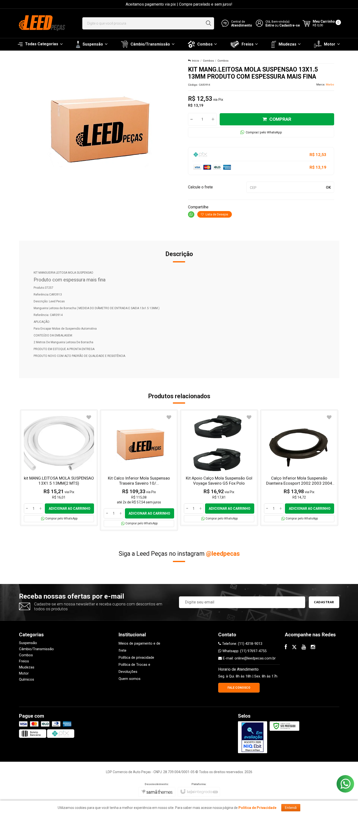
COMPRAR (280, 119)
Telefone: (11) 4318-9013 (241, 643)
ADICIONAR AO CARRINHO (69, 508)
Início (195, 60)
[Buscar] (208, 23)
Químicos (26, 679)
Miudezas (26, 667)
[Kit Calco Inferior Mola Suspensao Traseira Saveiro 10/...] (139, 470)
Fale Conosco (238, 687)
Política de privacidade (136, 657)
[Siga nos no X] (294, 647)
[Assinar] (324, 602)
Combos (208, 60)
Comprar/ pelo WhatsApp (264, 132)
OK (328, 187)
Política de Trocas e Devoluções (134, 668)
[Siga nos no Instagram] (313, 647)
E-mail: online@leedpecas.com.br (249, 658)
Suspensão (28, 643)
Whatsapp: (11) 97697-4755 (243, 651)
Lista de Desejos (216, 214)
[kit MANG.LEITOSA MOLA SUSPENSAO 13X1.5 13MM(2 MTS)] (59, 468)
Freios (24, 661)
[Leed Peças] (41, 23)
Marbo (330, 84)
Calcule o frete (200, 187)
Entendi (291, 808)
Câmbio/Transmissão (36, 649)
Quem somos (130, 678)
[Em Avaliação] (252, 737)
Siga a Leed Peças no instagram (179, 553)
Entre (269, 25)
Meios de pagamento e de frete (139, 647)
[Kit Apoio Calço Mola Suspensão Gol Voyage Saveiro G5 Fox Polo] (219, 468)
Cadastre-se (289, 25)
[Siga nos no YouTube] (303, 647)
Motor (24, 673)
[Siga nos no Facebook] (286, 647)
